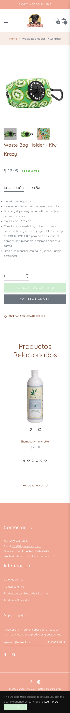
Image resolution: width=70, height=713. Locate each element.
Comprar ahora (35, 299)
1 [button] (24, 461)
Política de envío (14, 586)
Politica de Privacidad (17, 600)
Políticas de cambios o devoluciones (26, 593)
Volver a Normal (37, 485)
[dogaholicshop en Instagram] (13, 654)
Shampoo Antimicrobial (35, 441)
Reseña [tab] (34, 188)
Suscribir (57, 642)
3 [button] (33, 461)
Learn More (51, 701)
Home (13, 38)
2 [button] (28, 461)
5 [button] (41, 461)
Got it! (15, 707)
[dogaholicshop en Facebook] (5, 654)
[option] (35, 415)
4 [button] (37, 461)
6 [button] (46, 461)
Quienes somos (13, 579)
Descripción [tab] (14, 188)
